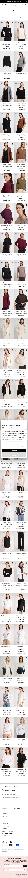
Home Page (17, 811)
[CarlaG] (14, 5)
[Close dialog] (27, 857)
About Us (4, 808)
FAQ (3, 838)
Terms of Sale (5, 826)
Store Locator (5, 811)
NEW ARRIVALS (17, 1)
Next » (16, 781)
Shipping (4, 828)
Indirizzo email (6, 864)
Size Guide (17, 808)
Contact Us (5, 823)
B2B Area (4, 816)
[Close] (26, 1)
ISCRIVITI (25, 865)
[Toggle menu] (3, 5)
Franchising (5, 813)
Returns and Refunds (7, 831)
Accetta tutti (14, 450)
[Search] (6, 5)
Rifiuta (14, 455)
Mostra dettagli (19, 446)
